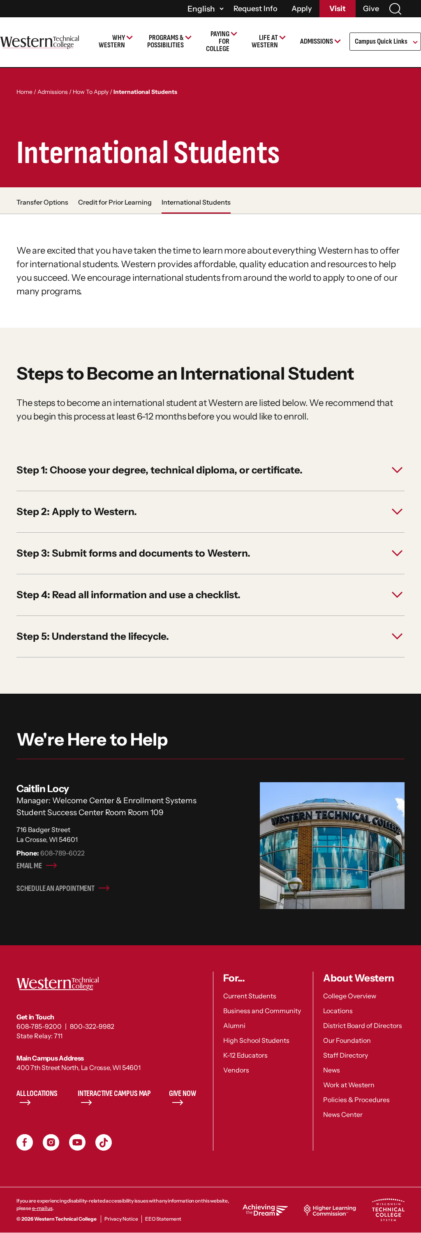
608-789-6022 (62, 853)
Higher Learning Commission (330, 1210)
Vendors (236, 1070)
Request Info (256, 8)
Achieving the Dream (265, 1210)
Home (24, 92)
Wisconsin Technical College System (388, 1209)
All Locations (37, 1093)
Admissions (316, 41)
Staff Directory (345, 1055)
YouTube (77, 1142)
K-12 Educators (245, 1055)
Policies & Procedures (356, 1099)
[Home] (39, 42)
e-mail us (42, 1208)
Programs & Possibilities (165, 41)
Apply (301, 8)
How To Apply (91, 92)
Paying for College (217, 41)
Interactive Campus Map (114, 1093)
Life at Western (265, 41)
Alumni (234, 1025)
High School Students (256, 1040)
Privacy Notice (121, 1219)
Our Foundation (347, 1040)
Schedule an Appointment (55, 889)
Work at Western (349, 1085)
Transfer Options (42, 202)
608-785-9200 (39, 1026)
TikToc (103, 1142)
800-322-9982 (92, 1026)
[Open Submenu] (415, 43)
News (331, 1070)
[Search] (395, 9)
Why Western (112, 41)
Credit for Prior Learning (115, 202)
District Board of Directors (362, 1025)
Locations (338, 1011)
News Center (343, 1114)
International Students (196, 202)
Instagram (51, 1142)
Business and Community (262, 1011)
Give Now (182, 1093)
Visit (337, 8)
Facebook (24, 1142)
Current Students (249, 996)
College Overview (349, 996)
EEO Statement (163, 1219)
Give (371, 8)
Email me (29, 866)
